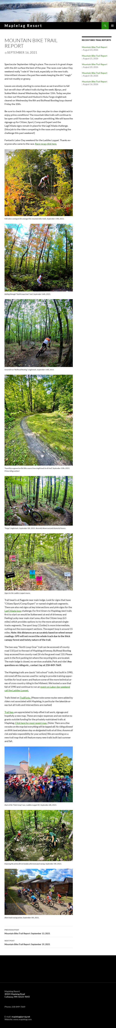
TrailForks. (25, 697)
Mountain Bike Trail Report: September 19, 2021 (27, 942)
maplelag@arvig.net (21, 1016)
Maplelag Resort (23, 25)
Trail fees (9, 712)
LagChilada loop (13, 610)
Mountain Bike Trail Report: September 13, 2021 (27, 932)
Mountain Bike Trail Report (94, 47)
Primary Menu (112, 25)
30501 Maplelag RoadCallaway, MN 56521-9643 (17, 995)
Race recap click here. (46, 143)
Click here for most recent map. (31, 722)
